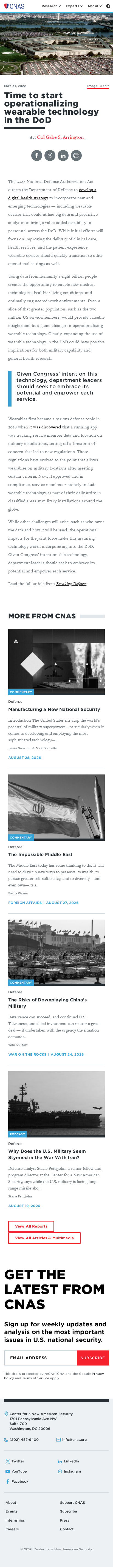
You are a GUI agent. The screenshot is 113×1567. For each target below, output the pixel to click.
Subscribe (93, 1358)
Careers (12, 1529)
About (10, 1502)
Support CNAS (72, 1502)
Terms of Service (35, 1378)
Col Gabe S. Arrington (60, 137)
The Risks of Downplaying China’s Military (47, 1003)
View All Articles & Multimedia (44, 1238)
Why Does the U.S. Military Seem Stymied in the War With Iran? (47, 1154)
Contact (67, 1529)
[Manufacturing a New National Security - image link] (56, 661)
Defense (15, 701)
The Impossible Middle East (40, 854)
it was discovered (45, 427)
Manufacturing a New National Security (54, 709)
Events (11, 1511)
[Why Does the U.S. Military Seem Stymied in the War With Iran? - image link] (56, 1103)
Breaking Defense (71, 583)
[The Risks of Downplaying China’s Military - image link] (56, 952)
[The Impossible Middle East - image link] (56, 806)
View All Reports (31, 1226)
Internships (15, 1520)
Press (64, 1520)
